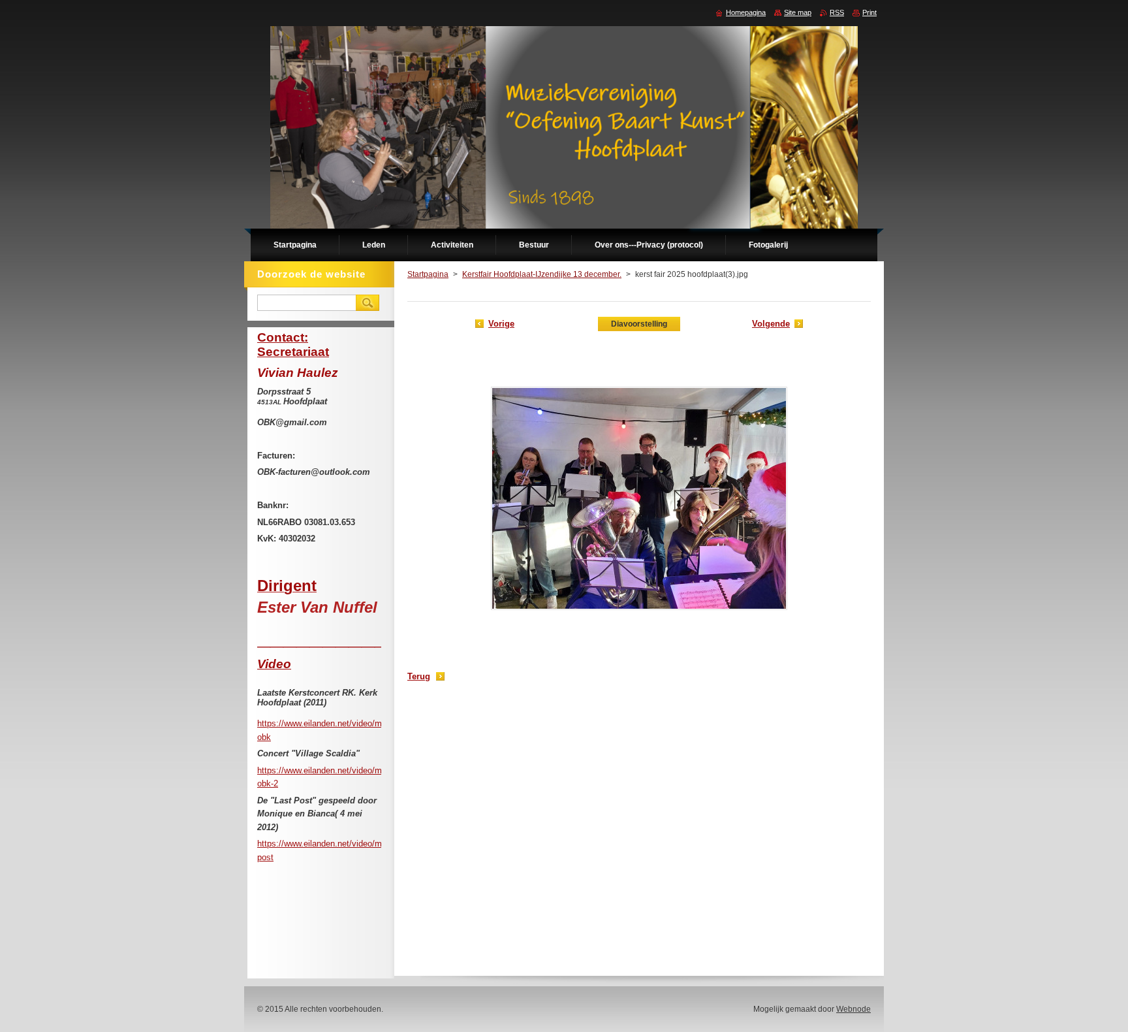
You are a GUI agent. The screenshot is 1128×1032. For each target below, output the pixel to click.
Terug (418, 676)
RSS (837, 12)
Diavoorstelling (639, 324)
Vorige (501, 324)
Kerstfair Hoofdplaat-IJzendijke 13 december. (541, 274)
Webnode (853, 1009)
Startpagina (427, 274)
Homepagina (746, 12)
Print (869, 12)
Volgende (771, 324)
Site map (797, 12)
